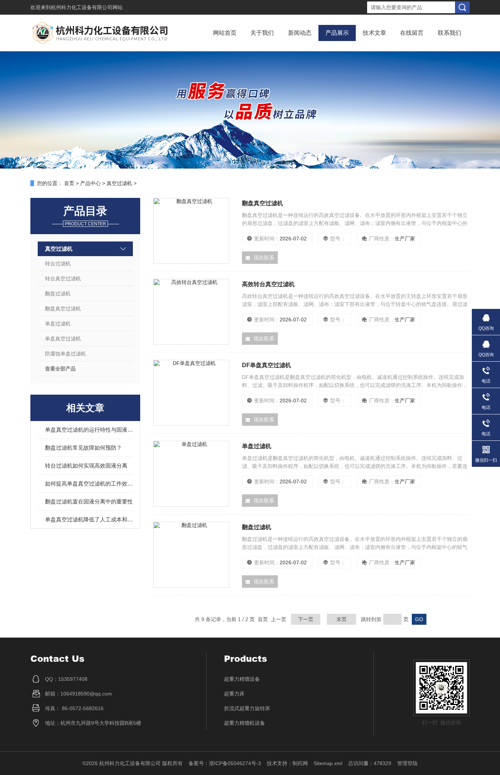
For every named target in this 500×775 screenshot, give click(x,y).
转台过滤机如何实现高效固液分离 (86, 465)
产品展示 (337, 33)
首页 (69, 183)
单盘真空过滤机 (63, 339)
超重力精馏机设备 (244, 723)
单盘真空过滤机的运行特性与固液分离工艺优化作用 (89, 430)
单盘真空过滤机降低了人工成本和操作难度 (89, 519)
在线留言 (411, 33)
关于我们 (262, 33)
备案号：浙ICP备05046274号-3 (225, 763)
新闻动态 (299, 33)
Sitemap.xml (328, 763)
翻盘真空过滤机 (63, 308)
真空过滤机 (119, 183)
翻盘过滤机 (58, 293)
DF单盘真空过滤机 (266, 365)
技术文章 (374, 33)
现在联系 (264, 258)
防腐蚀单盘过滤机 (65, 354)
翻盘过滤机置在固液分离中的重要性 (89, 501)
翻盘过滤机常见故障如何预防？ (83, 447)
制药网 (300, 763)
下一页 (305, 619)
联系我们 (449, 33)
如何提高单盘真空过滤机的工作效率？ (89, 483)
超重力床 (234, 694)
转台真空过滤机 (63, 278)
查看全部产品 (60, 369)
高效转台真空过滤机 (268, 284)
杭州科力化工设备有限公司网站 (87, 7)
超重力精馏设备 (242, 679)
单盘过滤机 (58, 323)
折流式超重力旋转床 (247, 708)
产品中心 (90, 183)
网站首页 (224, 33)
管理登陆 (407, 763)
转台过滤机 (58, 263)
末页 (341, 619)
